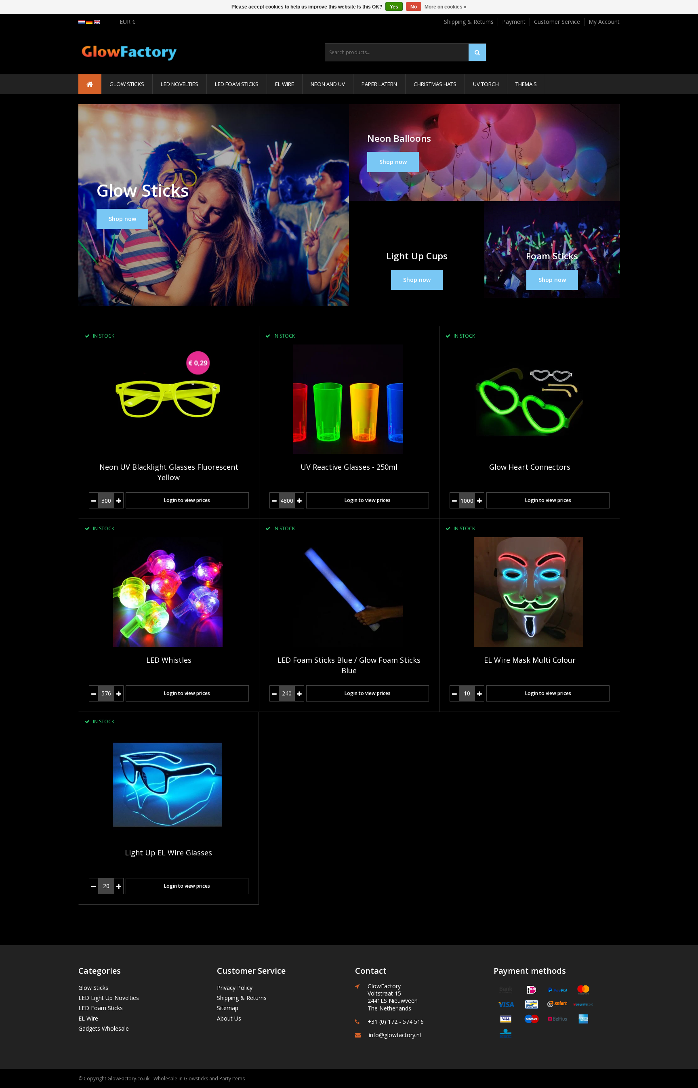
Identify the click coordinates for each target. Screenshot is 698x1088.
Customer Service (557, 21)
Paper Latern (379, 84)
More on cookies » (446, 7)
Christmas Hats (435, 84)
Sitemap (227, 1008)
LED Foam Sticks (237, 84)
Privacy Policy (234, 987)
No (413, 7)
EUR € (127, 21)
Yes (394, 7)
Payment (514, 21)
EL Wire (284, 84)
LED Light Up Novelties (108, 998)
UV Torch (486, 84)
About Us (229, 1018)
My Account (604, 21)
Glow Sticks (126, 84)
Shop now (122, 219)
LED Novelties (179, 84)
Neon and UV (328, 84)
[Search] (477, 52)
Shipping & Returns (469, 21)
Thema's (526, 84)
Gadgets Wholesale (103, 1028)
